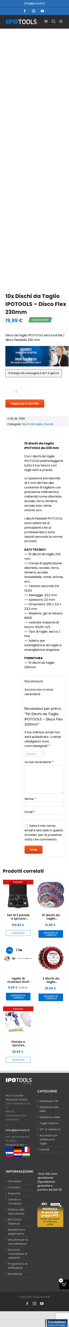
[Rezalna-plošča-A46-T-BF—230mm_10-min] (34, 157)
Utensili (48, 424)
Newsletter (15, 1274)
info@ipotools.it (34, 3)
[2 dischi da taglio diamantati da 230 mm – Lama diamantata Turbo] (51, 958)
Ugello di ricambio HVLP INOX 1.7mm (18, 981)
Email (30, 812)
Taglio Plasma (49, 1123)
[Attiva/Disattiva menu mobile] (61, 21)
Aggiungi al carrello (25, 403)
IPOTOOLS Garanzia (14, 1222)
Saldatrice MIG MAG (49, 1109)
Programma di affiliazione (17, 1266)
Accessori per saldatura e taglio (49, 1139)
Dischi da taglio (32, 424)
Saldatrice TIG (49, 1101)
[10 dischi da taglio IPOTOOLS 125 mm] (51, 895)
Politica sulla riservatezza (16, 1211)
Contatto (14, 1187)
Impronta (14, 1193)
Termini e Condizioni (15, 1201)
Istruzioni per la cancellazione (18, 1242)
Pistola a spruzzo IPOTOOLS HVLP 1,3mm (18, 1047)
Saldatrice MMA (50, 1117)
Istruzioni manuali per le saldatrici (17, 1254)
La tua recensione (39, 762)
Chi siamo (14, 1181)
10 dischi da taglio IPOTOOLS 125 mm (51, 920)
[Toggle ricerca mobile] (53, 21)
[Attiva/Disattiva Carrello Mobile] (46, 21)
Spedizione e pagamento (16, 1232)
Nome (30, 799)
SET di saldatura (50, 1129)
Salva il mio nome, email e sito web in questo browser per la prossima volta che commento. (44, 833)
